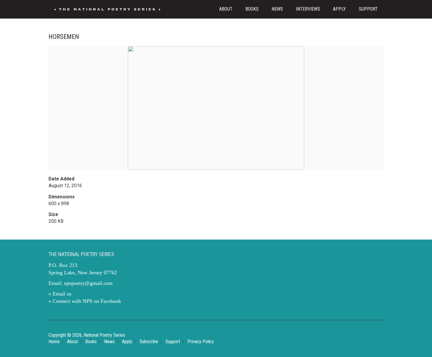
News (277, 9)
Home (54, 341)
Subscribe (149, 341)
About (225, 9)
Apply (339, 9)
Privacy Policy (200, 341)
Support (368, 9)
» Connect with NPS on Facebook (84, 301)
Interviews (308, 9)
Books (252, 9)
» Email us (59, 294)
